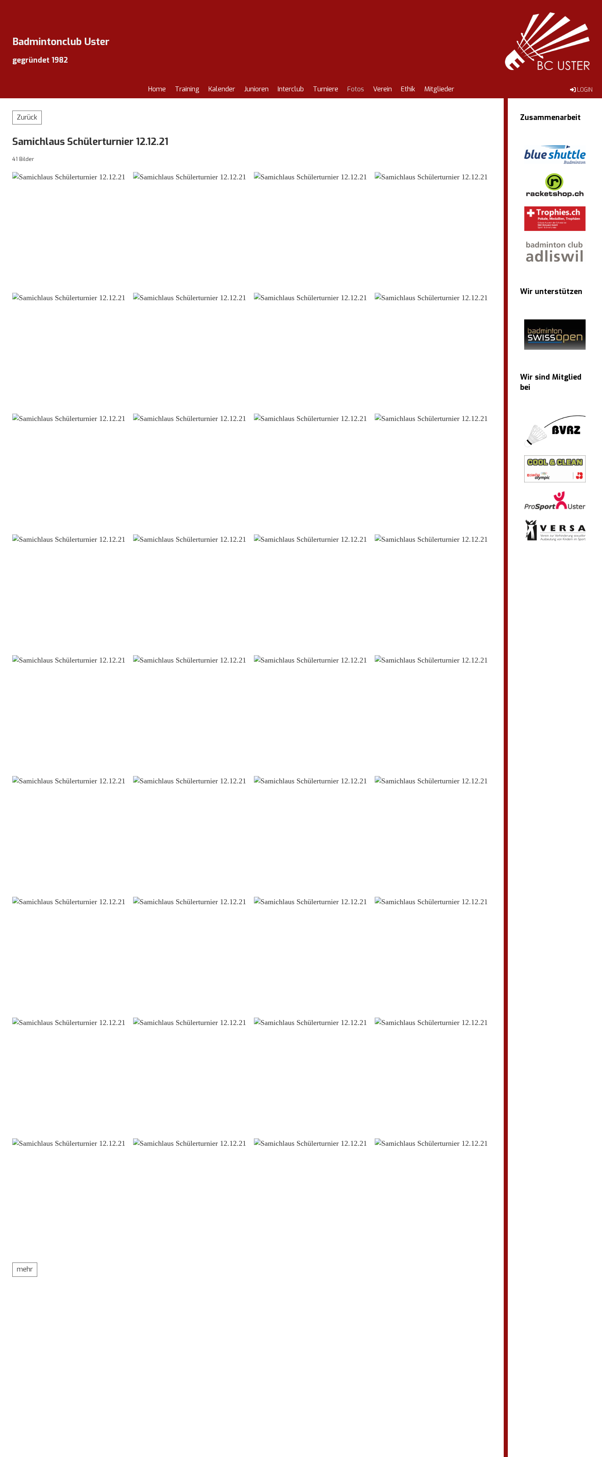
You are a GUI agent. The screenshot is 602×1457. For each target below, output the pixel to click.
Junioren (256, 89)
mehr (25, 1269)
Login (585, 90)
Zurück (27, 117)
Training (187, 89)
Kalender (221, 89)
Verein (382, 89)
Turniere (325, 89)
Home (157, 89)
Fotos (355, 89)
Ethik (408, 89)
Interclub (291, 89)
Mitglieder (439, 89)
